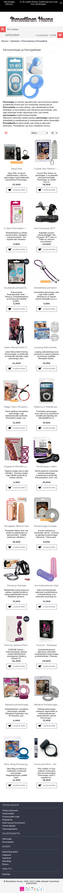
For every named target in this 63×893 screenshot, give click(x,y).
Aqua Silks (16, 168)
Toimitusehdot (8, 813)
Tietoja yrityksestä (10, 810)
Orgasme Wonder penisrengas (17, 466)
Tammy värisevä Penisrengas (17, 645)
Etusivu (4, 41)
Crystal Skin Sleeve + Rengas (47, 168)
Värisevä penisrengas (16, 704)
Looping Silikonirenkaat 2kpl (47, 347)
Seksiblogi (6, 861)
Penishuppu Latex (46, 466)
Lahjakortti (6, 855)
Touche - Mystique (46, 645)
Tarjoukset (6, 858)
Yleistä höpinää (8, 826)
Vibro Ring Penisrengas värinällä (17, 764)
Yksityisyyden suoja (10, 817)
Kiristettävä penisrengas (47, 287)
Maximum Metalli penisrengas (47, 406)
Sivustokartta (7, 842)
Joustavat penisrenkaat (17, 287)
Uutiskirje (6, 874)
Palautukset (7, 820)
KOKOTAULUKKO (10, 852)
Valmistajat (7, 839)
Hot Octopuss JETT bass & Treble (47, 228)
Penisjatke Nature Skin (16, 526)
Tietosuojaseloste (9, 829)
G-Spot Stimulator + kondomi (17, 228)
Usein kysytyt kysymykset (13, 823)
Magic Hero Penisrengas (17, 406)
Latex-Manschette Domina (17, 347)
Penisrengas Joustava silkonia (47, 526)
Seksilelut (15, 41)
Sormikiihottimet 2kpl (46, 585)
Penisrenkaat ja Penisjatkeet (34, 41)
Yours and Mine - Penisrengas (47, 764)
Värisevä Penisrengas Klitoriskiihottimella (47, 704)
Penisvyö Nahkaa (16, 585)
